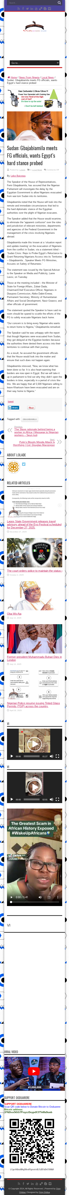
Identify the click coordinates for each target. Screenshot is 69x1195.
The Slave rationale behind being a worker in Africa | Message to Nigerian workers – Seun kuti (36, 431)
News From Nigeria (29, 77)
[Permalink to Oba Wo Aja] (34, 609)
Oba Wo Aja (14, 613)
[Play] (12, 756)
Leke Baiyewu (18, 175)
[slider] (32, 756)
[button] (34, 744)
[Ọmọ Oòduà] (34, 29)
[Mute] (51, 756)
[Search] (59, 2)
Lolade (22, 170)
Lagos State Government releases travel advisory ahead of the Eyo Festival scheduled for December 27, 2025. (34, 524)
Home (14, 77)
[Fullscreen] (57, 756)
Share (15, 407)
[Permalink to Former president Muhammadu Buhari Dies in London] (34, 652)
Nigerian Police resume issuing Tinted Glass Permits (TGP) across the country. (33, 705)
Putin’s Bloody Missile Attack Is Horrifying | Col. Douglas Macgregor (34, 442)
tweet (11, 401)
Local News (48, 77)
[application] (34, 744)
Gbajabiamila (30, 419)
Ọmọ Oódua (44, 1192)
